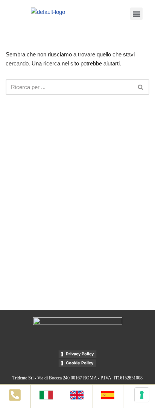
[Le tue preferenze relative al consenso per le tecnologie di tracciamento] (142, 395)
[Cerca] (140, 87)
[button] (136, 14)
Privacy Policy (80, 353)
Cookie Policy (79, 363)
